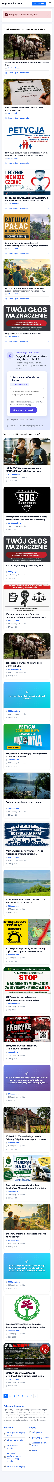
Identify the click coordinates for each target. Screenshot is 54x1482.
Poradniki (9, 1427)
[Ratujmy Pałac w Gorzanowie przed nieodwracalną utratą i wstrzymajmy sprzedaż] (27, 235)
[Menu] (49, 3)
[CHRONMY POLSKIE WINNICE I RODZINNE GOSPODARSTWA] (27, 100)
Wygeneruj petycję (25, 410)
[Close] (48, 14)
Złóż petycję (39, 3)
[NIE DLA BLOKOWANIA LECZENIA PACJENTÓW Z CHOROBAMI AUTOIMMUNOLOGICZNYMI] (27, 190)
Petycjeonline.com (12, 3)
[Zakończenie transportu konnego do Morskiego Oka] (27, 55)
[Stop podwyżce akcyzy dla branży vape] (27, 324)
